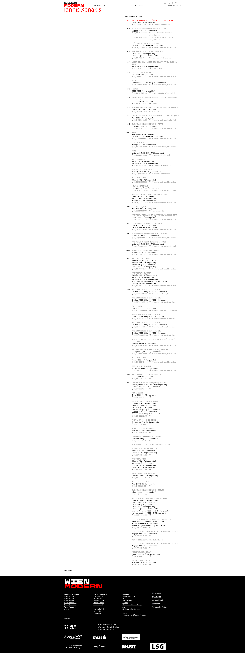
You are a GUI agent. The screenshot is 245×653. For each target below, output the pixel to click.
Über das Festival (128, 596)
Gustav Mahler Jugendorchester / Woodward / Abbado (155, 531)
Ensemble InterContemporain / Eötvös (148, 490)
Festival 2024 (100, 5)
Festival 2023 (137, 5)
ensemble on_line (139, 206)
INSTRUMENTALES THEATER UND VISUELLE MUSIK (149, 28)
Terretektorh (136, 45)
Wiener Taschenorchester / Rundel (146, 289)
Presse (124, 613)
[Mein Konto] (176, 3)
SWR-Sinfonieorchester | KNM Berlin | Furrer (150, 194)
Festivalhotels (98, 605)
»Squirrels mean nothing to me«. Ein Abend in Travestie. (155, 107)
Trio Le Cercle (137, 393)
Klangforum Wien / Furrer (143, 428)
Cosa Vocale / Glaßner (141, 366)
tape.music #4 (137, 306)
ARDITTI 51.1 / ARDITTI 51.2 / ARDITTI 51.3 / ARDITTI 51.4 (152, 20)
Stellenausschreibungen (131, 609)
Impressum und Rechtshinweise (134, 615)
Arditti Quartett (139, 177)
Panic (134, 80)
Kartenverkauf (99, 596)
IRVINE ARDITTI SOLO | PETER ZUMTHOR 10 (147, 51)
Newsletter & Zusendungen (132, 605)
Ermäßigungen (99, 600)
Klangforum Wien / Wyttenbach (145, 250)
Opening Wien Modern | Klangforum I (147, 223)
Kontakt (125, 602)
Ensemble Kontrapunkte (142, 169)
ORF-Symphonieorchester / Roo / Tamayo (149, 382)
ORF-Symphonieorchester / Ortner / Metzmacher (152, 519)
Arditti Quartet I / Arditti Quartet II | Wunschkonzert (154, 215)
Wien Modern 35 (70, 602)
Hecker (135, 89)
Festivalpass (98, 598)
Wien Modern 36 (70, 600)
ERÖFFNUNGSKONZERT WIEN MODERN (146, 43)
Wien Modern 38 (70, 596)
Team (124, 598)
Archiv (66, 609)
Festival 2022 (174, 5)
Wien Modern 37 (70, 598)
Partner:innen (127, 600)
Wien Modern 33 (70, 607)
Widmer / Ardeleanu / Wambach (145, 401)
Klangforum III (138, 142)
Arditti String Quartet (141, 258)
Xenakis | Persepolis (140, 186)
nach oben (68, 570)
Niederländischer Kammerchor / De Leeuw (149, 233)
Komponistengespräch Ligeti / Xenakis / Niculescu (152, 444)
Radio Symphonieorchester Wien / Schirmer (150, 349)
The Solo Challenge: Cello (143, 72)
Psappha (135, 30)
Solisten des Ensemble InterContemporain (149, 498)
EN (169, 3)
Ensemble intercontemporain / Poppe (147, 124)
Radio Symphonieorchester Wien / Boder (149, 242)
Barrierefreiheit (99, 609)
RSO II (134, 132)
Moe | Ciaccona (138, 159)
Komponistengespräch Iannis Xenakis (147, 540)
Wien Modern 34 (70, 605)
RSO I (134, 151)
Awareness (97, 613)
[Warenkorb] (180, 3)
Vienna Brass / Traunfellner (143, 473)
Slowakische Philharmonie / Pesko (146, 436)
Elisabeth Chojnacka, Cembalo (145, 448)
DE (165, 3)
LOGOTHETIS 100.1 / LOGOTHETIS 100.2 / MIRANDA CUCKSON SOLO (154, 63)
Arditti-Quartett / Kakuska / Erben (146, 374)
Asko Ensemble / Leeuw (141, 552)
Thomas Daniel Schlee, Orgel (144, 420)
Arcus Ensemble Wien (140, 481)
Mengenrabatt (99, 602)
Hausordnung (98, 611)
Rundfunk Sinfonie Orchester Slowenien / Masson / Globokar (153, 340)
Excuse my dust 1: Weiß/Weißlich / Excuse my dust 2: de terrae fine (154, 98)
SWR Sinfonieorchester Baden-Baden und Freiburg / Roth (155, 115)
